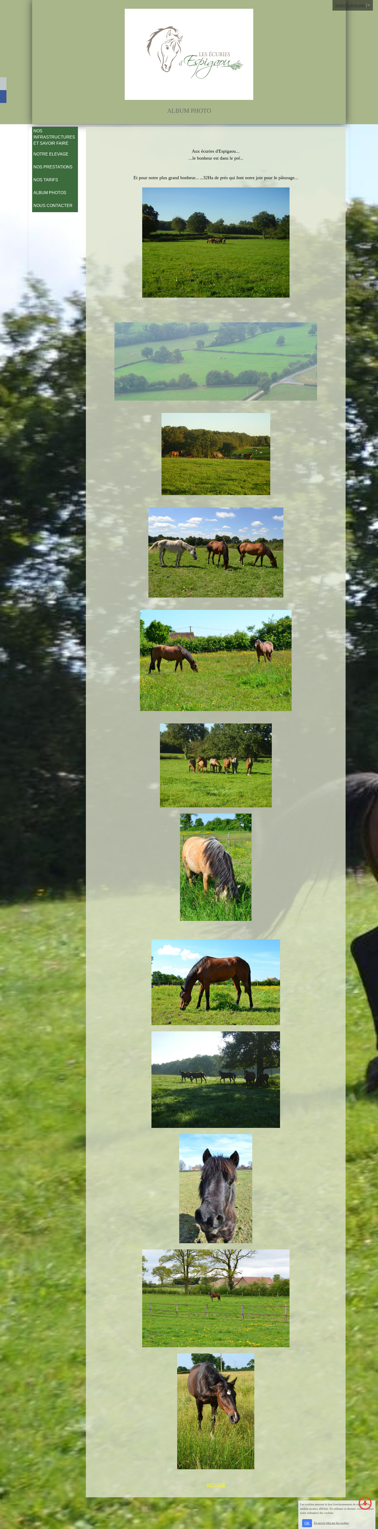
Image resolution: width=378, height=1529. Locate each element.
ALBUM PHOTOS (49, 193)
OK (307, 1523)
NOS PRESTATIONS (53, 167)
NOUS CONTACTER (53, 205)
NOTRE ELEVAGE (50, 154)
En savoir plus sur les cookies (331, 1522)
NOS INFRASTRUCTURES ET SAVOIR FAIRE (54, 137)
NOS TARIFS (45, 180)
